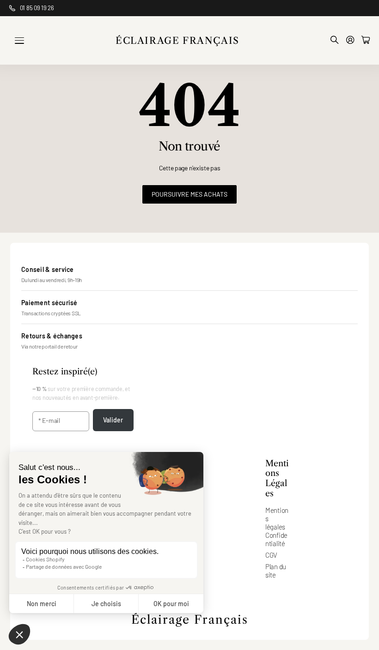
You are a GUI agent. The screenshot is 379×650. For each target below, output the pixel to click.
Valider (113, 420)
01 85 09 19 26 (37, 8)
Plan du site (275, 570)
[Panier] (365, 40)
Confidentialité (276, 539)
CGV (271, 555)
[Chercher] (334, 40)
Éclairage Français (189, 620)
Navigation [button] (19, 40)
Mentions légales (276, 518)
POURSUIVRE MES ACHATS (189, 194)
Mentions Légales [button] (276, 479)
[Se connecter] (350, 40)
